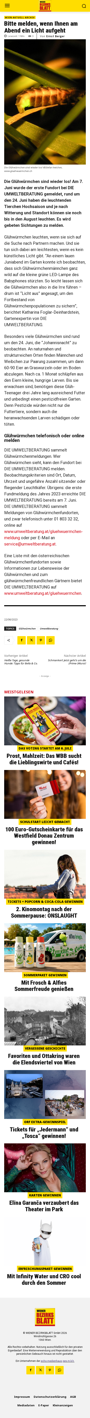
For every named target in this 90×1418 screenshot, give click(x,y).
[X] (31, 640)
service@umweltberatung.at (30, 544)
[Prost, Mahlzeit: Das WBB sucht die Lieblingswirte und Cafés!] (45, 720)
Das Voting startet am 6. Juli (45, 748)
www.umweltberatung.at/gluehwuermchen (42, 593)
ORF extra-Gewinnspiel (45, 1122)
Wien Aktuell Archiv (20, 17)
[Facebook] (21, 640)
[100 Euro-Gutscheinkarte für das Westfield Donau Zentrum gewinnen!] (45, 794)
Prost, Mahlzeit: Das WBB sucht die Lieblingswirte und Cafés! (44, 759)
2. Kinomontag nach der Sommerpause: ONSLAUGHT (44, 912)
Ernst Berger (55, 36)
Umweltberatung (49, 628)
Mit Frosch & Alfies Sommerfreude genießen (43, 986)
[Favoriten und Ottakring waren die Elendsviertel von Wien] (45, 1021)
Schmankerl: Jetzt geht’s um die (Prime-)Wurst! (67, 661)
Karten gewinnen (45, 1195)
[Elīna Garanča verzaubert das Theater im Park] (45, 1167)
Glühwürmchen (27, 628)
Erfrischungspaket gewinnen (45, 1269)
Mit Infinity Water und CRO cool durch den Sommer (44, 1279)
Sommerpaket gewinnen (45, 975)
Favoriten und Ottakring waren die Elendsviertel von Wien (44, 1059)
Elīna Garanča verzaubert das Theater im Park (44, 1206)
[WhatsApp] (50, 640)
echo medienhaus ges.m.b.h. (58, 1361)
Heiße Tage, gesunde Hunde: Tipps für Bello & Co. (20, 661)
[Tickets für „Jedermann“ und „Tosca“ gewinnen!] (45, 1094)
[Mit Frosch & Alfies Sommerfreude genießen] (45, 947)
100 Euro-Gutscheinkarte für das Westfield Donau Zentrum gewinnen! (44, 836)
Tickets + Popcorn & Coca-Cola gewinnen (45, 901)
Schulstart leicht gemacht (45, 822)
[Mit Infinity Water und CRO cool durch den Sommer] (45, 1241)
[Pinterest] (41, 640)
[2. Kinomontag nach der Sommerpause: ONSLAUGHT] (45, 874)
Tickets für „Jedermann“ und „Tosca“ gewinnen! (44, 1132)
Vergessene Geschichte (45, 1048)
